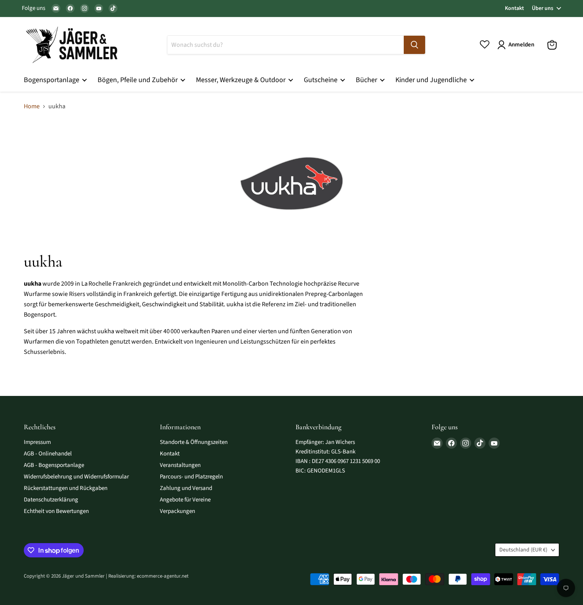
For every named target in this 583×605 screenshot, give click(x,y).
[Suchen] (414, 45)
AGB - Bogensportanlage (54, 465)
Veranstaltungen (180, 465)
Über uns (542, 8)
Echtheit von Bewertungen (56, 511)
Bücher (367, 80)
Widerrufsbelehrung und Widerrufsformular (76, 476)
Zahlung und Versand (186, 488)
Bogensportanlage (52, 80)
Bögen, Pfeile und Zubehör (138, 80)
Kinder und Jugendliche (431, 80)
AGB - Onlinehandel (48, 453)
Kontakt (514, 8)
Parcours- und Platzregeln (191, 476)
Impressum (37, 442)
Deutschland (523, 550)
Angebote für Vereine (185, 500)
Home (32, 106)
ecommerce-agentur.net (162, 576)
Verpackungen (177, 511)
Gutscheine (321, 80)
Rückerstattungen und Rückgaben (65, 488)
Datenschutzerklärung (51, 500)
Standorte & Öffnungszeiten (194, 442)
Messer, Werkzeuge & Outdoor (241, 80)
